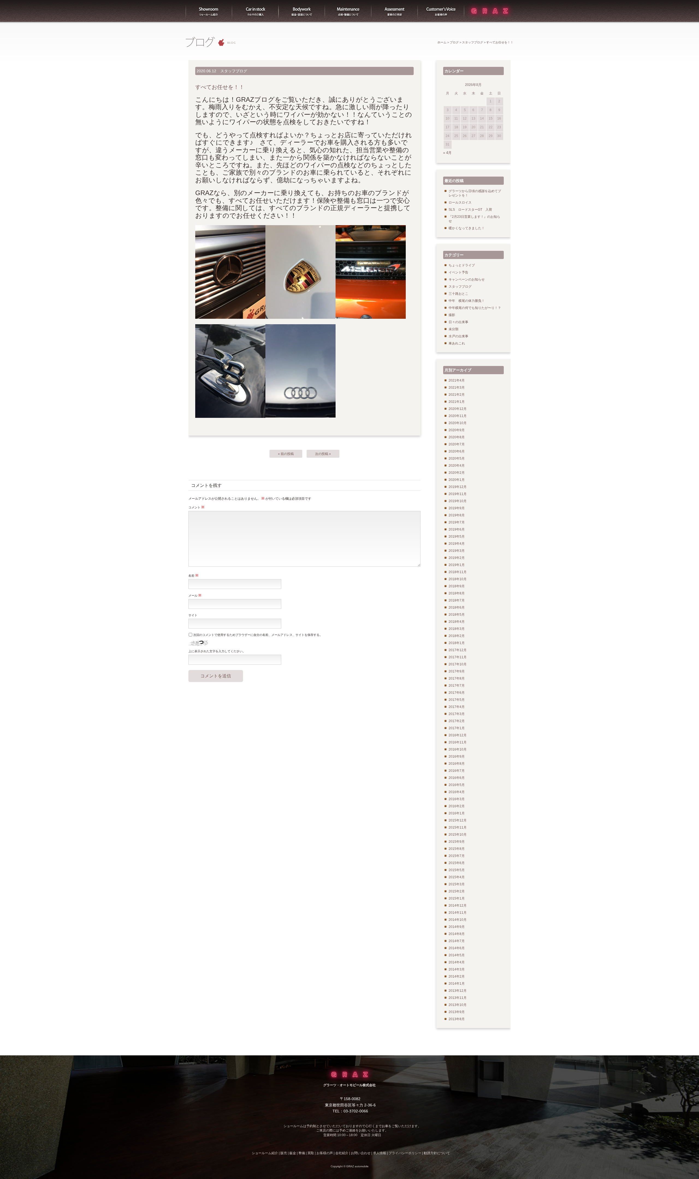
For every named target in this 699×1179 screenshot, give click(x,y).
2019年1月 (457, 565)
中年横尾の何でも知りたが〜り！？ (475, 308)
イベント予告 (458, 272)
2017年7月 (457, 685)
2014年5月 (457, 955)
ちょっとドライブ (462, 265)
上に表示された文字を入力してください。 (216, 651)
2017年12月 (458, 650)
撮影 (452, 315)
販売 (255, 11)
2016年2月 (457, 806)
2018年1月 (457, 643)
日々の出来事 (458, 322)
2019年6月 (457, 529)
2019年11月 (458, 494)
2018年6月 (457, 607)
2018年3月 (457, 629)
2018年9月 (457, 586)
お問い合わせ (361, 1153)
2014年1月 (457, 984)
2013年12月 (458, 991)
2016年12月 (458, 735)
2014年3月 (457, 969)
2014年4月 (457, 962)
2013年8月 (457, 1019)
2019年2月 (457, 558)
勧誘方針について (437, 1153)
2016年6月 (457, 778)
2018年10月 (458, 579)
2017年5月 (457, 700)
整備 (348, 11)
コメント (196, 507)
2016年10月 (458, 749)
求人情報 (379, 1153)
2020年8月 (457, 437)
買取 (394, 11)
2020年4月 (457, 466)
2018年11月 (458, 572)
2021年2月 (457, 395)
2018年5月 (457, 615)
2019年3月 (457, 551)
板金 (302, 11)
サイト (192, 615)
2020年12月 (458, 409)
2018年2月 (457, 636)
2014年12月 (458, 905)
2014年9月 (457, 927)
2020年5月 (457, 458)
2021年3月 (457, 387)
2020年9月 (457, 430)
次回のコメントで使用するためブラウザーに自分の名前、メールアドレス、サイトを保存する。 (257, 634)
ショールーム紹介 (209, 11)
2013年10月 (458, 1005)
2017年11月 (458, 657)
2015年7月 (457, 856)
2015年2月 (457, 891)
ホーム (441, 42)
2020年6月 (457, 451)
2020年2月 (457, 473)
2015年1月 (457, 898)
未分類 (453, 329)
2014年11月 (458, 913)
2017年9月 (457, 671)
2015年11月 (458, 827)
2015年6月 (457, 863)
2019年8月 (457, 515)
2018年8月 (457, 593)
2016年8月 (457, 764)
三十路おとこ (458, 294)
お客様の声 (441, 11)
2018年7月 (457, 600)
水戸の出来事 (458, 336)
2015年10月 (458, 834)
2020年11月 (458, 416)
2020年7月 (457, 444)
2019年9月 (457, 508)
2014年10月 (458, 920)
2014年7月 (457, 941)
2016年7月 (457, 771)
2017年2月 (457, 721)
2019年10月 (458, 501)
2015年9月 (457, 842)
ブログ (454, 42)
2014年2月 (457, 976)
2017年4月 (457, 707)
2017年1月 (457, 728)
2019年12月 (458, 487)
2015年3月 (457, 884)
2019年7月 (457, 522)
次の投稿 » (323, 454)
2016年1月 (457, 813)
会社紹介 (341, 1153)
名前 (193, 575)
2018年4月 (457, 622)
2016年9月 (457, 756)
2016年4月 (457, 792)
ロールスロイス (460, 202)
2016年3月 (457, 799)
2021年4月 (457, 380)
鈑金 (292, 1153)
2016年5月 (457, 785)
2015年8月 (457, 849)
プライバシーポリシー (405, 1153)
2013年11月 (458, 998)
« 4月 (447, 153)
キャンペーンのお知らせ (467, 279)
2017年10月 (458, 664)
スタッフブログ (472, 42)
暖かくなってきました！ (467, 228)
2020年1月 (457, 480)
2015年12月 (458, 820)
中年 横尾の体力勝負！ (467, 301)
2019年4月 (457, 544)
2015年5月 (457, 870)
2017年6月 (457, 693)
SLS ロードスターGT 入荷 (470, 210)
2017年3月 (457, 714)
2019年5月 (457, 536)
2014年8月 (457, 934)
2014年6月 (457, 948)
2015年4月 (457, 877)
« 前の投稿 (286, 454)
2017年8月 (457, 678)
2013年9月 (457, 1012)
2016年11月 (458, 742)
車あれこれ (457, 343)
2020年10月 (458, 423)
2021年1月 (457, 402)
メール (195, 595)
